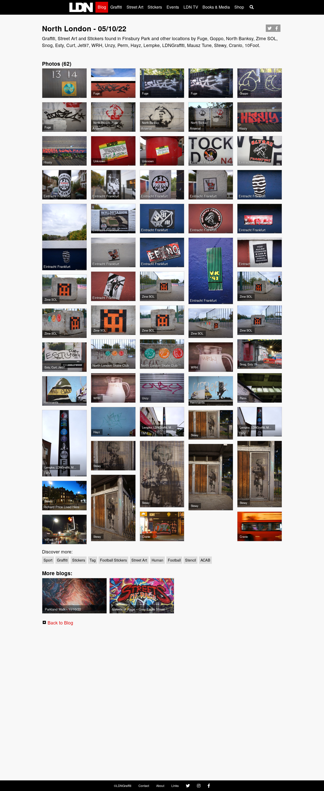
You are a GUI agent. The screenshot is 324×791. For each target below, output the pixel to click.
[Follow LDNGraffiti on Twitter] (187, 785)
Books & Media (216, 7)
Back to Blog (60, 622)
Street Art (135, 7)
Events (173, 7)
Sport (48, 560)
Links (175, 785)
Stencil (190, 560)
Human (157, 560)
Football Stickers (113, 560)
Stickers (155, 7)
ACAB (205, 560)
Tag (93, 560)
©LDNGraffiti (122, 785)
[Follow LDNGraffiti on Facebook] (209, 785)
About (160, 785)
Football (174, 560)
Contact (143, 785)
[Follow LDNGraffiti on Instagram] (198, 785)
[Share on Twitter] (269, 30)
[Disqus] (162, 701)
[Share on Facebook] (276, 30)
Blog (102, 7)
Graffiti (116, 7)
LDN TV (191, 7)
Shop (239, 7)
